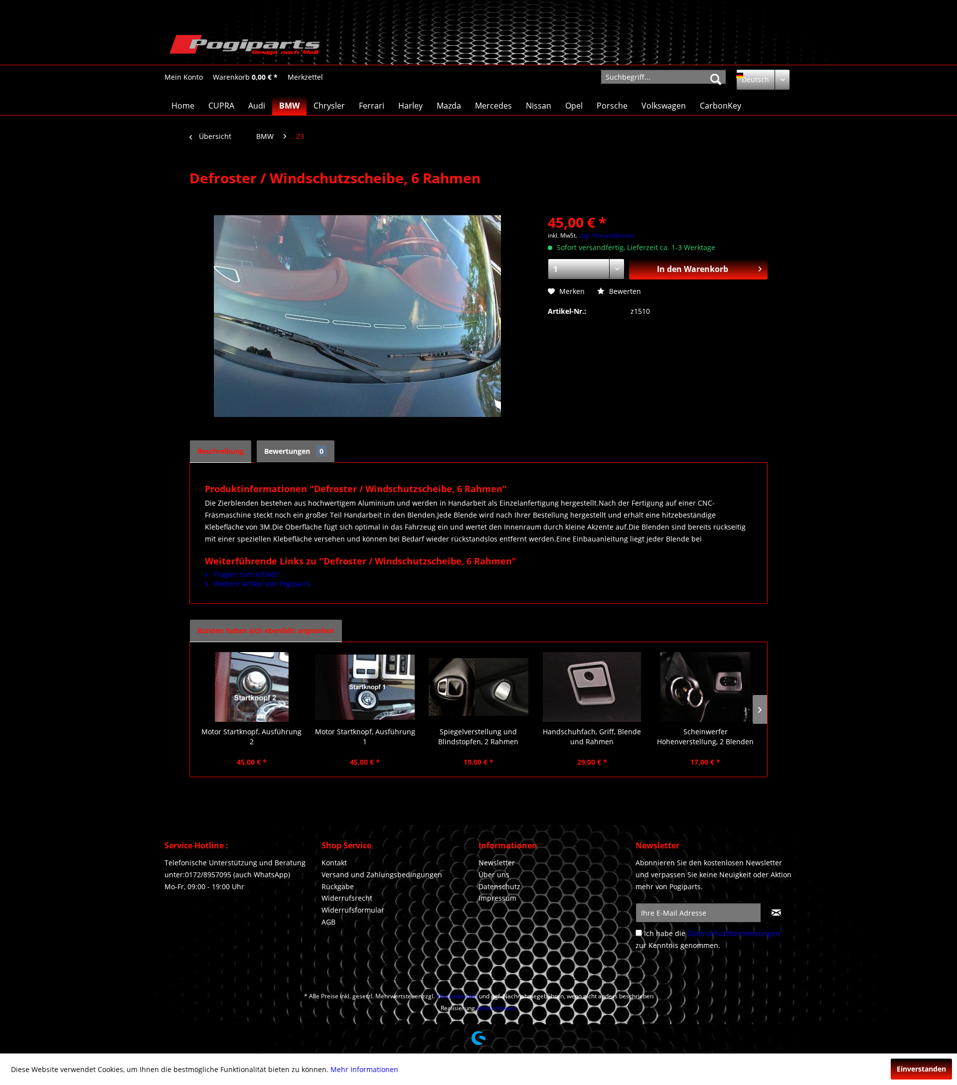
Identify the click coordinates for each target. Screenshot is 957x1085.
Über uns (493, 874)
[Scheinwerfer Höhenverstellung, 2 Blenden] (705, 687)
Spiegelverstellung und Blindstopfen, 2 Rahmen (478, 736)
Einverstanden (921, 1069)
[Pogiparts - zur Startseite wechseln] (244, 47)
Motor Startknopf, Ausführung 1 (365, 736)
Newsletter (496, 862)
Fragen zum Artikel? (246, 574)
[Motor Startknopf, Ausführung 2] (252, 687)
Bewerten (624, 291)
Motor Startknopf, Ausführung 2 (251, 736)
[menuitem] (183, 77)
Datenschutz (499, 886)
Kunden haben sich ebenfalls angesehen (265, 630)
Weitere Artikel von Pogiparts (261, 583)
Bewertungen (293, 451)
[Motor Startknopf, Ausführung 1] (365, 687)
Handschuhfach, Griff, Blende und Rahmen (592, 736)
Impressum (497, 898)
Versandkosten (457, 996)
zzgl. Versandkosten (606, 235)
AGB (328, 922)
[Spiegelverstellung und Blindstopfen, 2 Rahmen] (478, 687)
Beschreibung (220, 451)
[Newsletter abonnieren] (776, 913)
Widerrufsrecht (346, 898)
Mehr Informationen (364, 1069)
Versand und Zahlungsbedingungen (381, 874)
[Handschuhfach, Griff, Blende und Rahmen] (592, 687)
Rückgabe (337, 886)
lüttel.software (496, 1008)
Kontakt (334, 862)
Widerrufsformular (352, 910)
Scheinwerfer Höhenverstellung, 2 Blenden (705, 736)
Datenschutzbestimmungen (733, 933)
